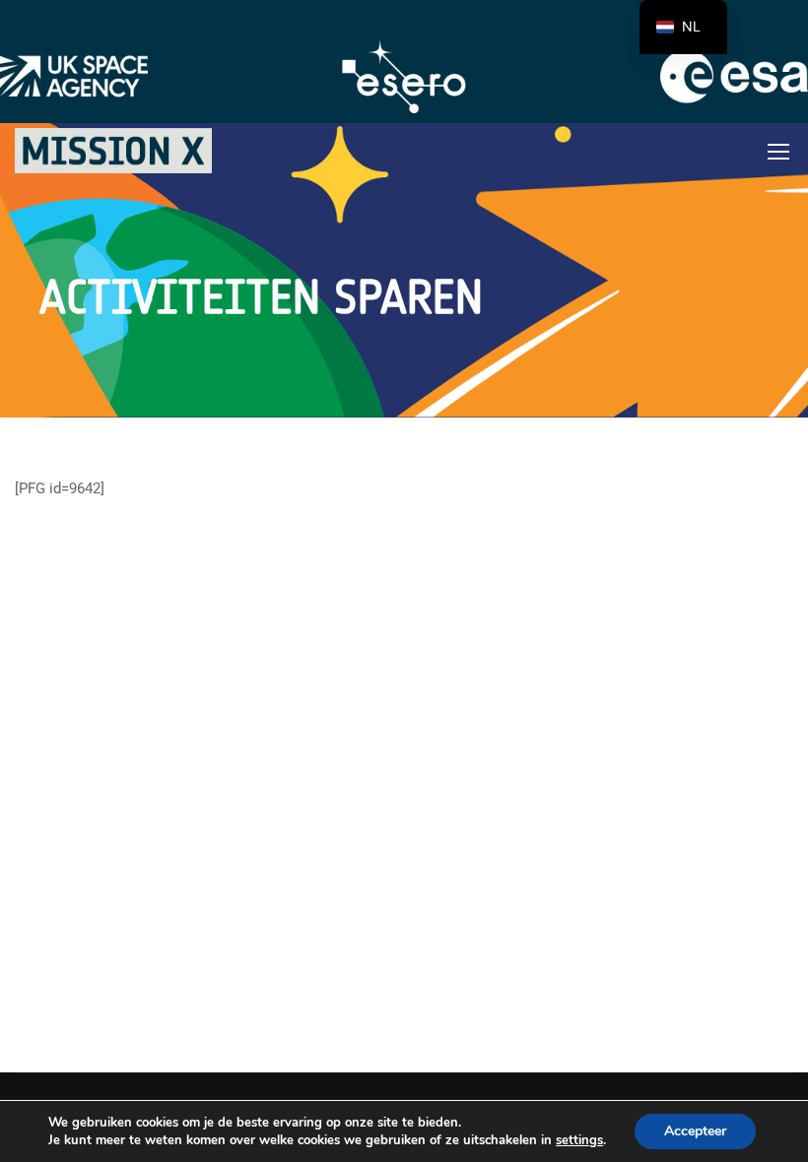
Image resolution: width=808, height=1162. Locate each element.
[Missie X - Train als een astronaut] (113, 150)
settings (579, 1140)
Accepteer (695, 1131)
